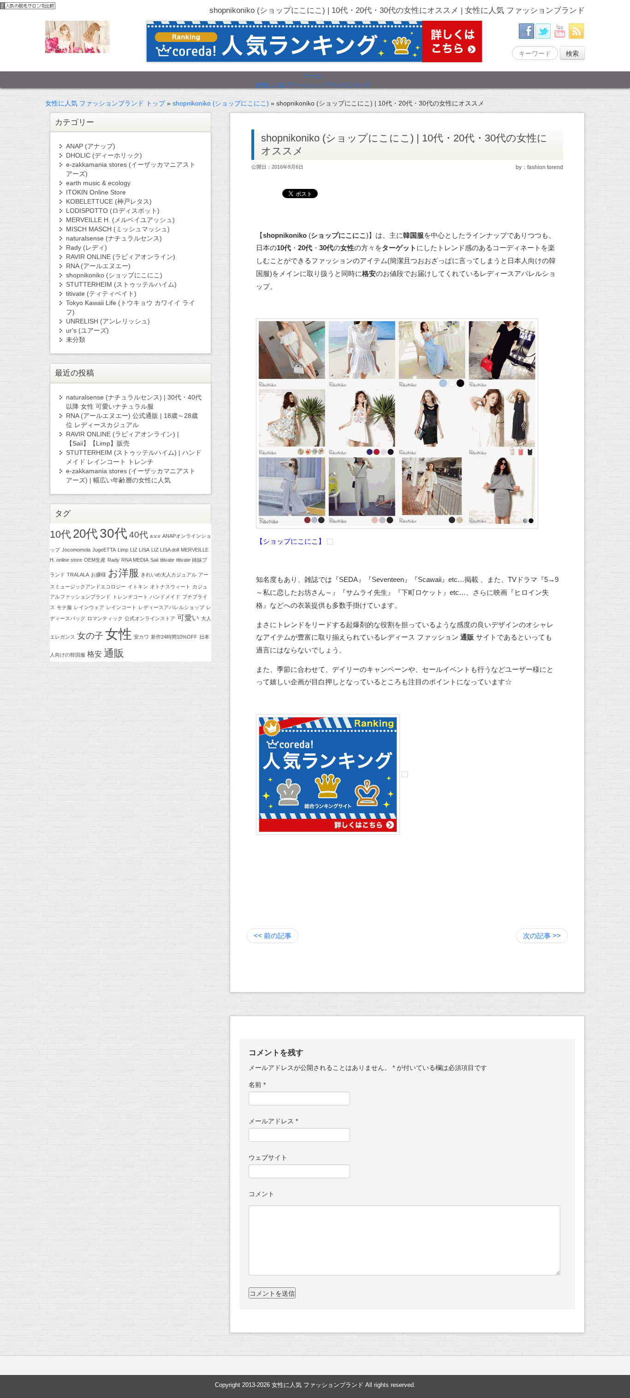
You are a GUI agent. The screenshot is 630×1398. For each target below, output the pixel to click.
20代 (85, 533)
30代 (113, 533)
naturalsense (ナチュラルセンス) (114, 238)
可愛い (188, 618)
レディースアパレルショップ (171, 607)
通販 (114, 653)
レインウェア (89, 607)
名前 (257, 1084)
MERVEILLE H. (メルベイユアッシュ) (120, 219)
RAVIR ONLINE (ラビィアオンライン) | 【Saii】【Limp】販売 (122, 438)
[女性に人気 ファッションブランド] (77, 36)
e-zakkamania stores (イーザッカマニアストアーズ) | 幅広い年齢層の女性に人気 (131, 475)
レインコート (121, 607)
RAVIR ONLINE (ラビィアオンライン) (120, 256)
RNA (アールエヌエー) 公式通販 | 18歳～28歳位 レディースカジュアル (132, 420)
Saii (154, 560)
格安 (94, 654)
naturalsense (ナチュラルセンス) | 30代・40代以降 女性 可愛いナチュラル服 (134, 402)
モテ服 (64, 607)
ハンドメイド (165, 596)
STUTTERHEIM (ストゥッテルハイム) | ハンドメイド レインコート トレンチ (134, 457)
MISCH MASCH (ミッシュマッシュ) (118, 229)
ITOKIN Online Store (96, 192)
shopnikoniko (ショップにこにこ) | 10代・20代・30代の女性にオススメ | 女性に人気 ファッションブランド (397, 10)
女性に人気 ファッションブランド (317, 1385)
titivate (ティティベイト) (101, 293)
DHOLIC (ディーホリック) (104, 155)
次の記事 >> (542, 936)
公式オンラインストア (150, 618)
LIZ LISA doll (165, 549)
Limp (123, 549)
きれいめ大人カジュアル (168, 574)
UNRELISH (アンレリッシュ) (108, 321)
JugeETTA (104, 549)
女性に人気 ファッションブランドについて (313, 85)
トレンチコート (130, 596)
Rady (113, 560)
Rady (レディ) (86, 247)
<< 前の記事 (272, 936)
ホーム (313, 76)
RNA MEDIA (135, 560)
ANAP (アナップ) (90, 146)
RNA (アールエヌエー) (98, 266)
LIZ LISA (139, 549)
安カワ (141, 637)
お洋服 (123, 573)
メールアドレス (273, 1121)
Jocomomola (76, 549)
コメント (261, 1194)
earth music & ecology (98, 183)
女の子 (90, 635)
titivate (167, 560)
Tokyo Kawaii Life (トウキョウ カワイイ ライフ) (130, 307)
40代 (138, 535)
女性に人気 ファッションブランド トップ (105, 103)
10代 (60, 534)
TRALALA (78, 574)
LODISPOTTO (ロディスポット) (113, 210)
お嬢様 (98, 574)
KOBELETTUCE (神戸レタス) (109, 201)
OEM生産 (95, 560)
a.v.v (155, 536)
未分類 (75, 339)
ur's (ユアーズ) (87, 330)
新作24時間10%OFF (174, 637)
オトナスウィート (170, 586)
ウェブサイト (268, 1157)
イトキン (138, 586)
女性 (118, 633)
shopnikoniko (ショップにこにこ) (220, 103)
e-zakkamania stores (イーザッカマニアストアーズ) (131, 169)
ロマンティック (105, 618)
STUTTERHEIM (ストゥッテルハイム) (121, 284)
